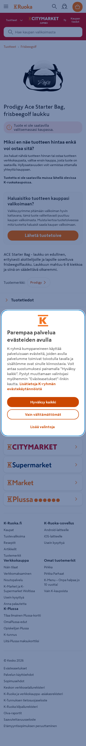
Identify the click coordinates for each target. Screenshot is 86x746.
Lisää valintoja (42, 427)
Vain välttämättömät (43, 414)
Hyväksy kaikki (43, 402)
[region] (43, 373)
